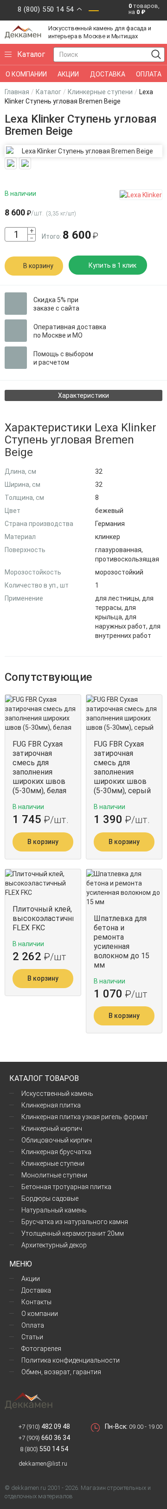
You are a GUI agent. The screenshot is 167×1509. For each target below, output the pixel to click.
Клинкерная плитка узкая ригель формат (84, 1117)
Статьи (32, 1337)
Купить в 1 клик (112, 265)
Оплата (32, 1325)
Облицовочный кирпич (56, 1140)
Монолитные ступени (54, 1175)
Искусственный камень (57, 1093)
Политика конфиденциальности (70, 1360)
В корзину (38, 266)
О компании (39, 1313)
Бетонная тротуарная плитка (66, 1187)
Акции (30, 1278)
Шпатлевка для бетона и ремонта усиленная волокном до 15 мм (121, 941)
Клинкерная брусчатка (56, 1152)
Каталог (48, 92)
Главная (17, 92)
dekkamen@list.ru (43, 1463)
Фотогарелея (41, 1348)
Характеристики (83, 395)
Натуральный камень (54, 1210)
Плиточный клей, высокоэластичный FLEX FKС (43, 918)
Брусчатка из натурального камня (74, 1221)
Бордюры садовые (49, 1198)
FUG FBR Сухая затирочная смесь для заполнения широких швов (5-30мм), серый (122, 767)
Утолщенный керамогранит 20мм (72, 1233)
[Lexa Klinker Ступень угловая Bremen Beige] (83, 151)
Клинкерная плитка (51, 1105)
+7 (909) (44, 1437)
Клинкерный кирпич (51, 1128)
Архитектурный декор (54, 1245)
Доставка (36, 1290)
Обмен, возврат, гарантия (61, 1372)
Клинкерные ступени (100, 92)
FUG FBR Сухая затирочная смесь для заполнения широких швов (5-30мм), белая (39, 767)
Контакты (36, 1302)
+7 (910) (44, 1426)
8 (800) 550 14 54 (46, 9)
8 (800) (43, 1449)
